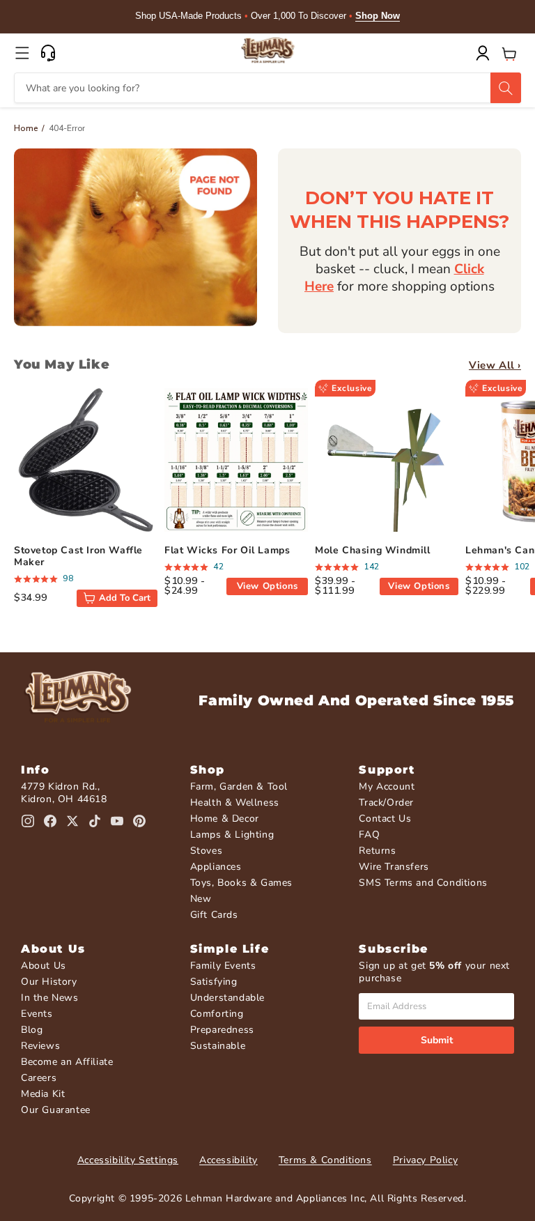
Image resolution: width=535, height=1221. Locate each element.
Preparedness (222, 1029)
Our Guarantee (56, 1109)
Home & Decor (224, 818)
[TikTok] (95, 821)
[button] (22, 53)
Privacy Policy (425, 1160)
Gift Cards (214, 914)
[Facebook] (50, 821)
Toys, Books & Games (241, 882)
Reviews (40, 1045)
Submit (437, 1040)
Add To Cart (124, 598)
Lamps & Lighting (232, 834)
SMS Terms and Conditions (423, 882)
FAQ (369, 834)
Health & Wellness (234, 802)
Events (37, 1013)
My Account (386, 786)
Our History (49, 981)
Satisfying (214, 981)
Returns (377, 850)
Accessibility (228, 1160)
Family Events (223, 965)
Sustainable (218, 1045)
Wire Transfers (393, 866)
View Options (267, 586)
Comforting (217, 1013)
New (201, 898)
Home (26, 128)
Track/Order (386, 802)
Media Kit (43, 1093)
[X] (72, 821)
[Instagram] (28, 821)
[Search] (505, 87)
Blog (31, 1029)
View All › (495, 365)
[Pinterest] (139, 821)
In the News (50, 997)
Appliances (216, 866)
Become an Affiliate (67, 1061)
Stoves (206, 850)
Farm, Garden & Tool (239, 786)
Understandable (227, 997)
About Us (43, 965)
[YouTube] (117, 821)
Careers (38, 1077)
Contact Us (385, 818)
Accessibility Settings (127, 1160)
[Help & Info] (48, 53)
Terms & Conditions (325, 1160)
